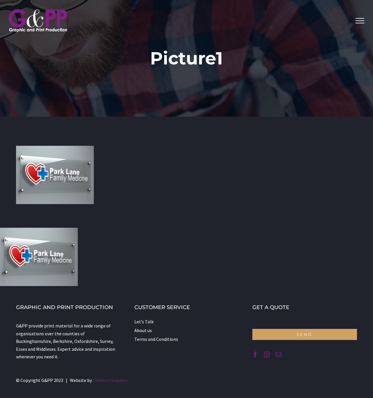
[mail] (278, 354)
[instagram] (267, 354)
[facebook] (255, 354)
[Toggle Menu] (360, 20)
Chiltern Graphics (110, 380)
